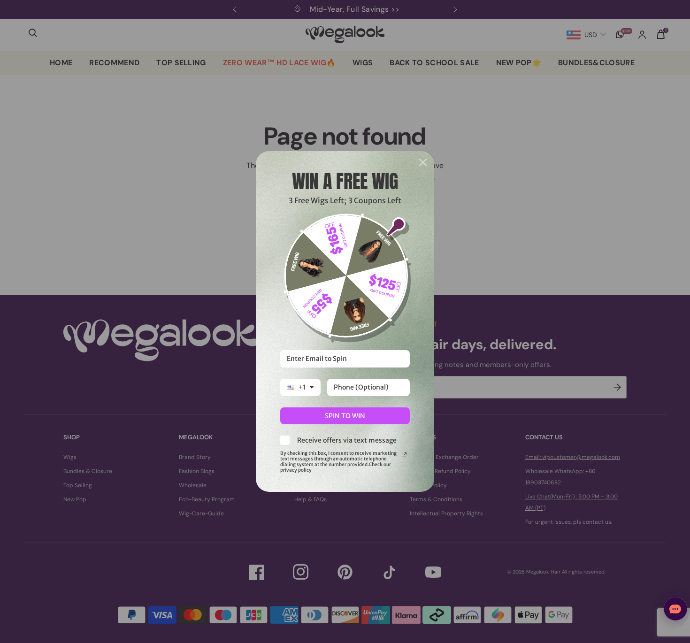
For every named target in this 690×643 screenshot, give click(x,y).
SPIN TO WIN (345, 416)
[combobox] (300, 387)
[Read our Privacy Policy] (404, 454)
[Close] (423, 162)
